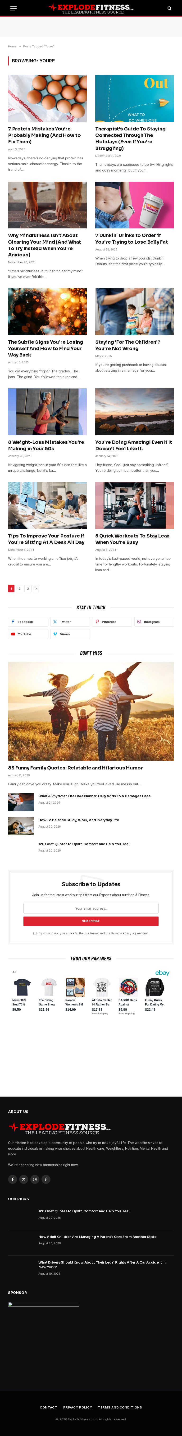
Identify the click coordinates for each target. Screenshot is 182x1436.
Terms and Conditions (120, 1407)
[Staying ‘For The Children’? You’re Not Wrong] (134, 311)
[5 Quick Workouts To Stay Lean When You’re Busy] (134, 505)
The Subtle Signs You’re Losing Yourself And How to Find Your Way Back (45, 348)
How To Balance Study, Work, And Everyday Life (78, 820)
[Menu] (13, 8)
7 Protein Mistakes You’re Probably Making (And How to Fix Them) (44, 135)
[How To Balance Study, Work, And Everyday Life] (21, 826)
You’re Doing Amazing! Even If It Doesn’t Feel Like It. (133, 445)
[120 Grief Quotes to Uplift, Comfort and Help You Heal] (21, 850)
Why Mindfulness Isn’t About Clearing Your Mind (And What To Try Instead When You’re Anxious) (44, 245)
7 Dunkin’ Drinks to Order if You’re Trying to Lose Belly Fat (131, 238)
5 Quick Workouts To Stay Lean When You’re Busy (132, 539)
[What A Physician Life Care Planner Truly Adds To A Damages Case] (21, 802)
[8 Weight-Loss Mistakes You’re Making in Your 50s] (47, 411)
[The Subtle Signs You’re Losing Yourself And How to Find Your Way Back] (47, 311)
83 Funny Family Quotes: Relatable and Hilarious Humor (75, 768)
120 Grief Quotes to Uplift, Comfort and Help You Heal (83, 844)
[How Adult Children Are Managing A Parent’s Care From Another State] (21, 1243)
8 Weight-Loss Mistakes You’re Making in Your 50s (46, 445)
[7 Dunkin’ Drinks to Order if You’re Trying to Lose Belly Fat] (134, 205)
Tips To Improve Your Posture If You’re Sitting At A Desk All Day (46, 539)
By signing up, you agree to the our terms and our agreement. (93, 933)
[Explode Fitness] (91, 8)
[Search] (169, 8)
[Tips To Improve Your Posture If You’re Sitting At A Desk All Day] (47, 505)
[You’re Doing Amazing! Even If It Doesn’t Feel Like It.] (134, 411)
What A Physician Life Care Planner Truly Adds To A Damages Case (94, 796)
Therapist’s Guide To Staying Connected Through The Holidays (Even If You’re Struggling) (130, 138)
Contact (48, 1407)
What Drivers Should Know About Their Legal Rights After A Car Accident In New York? (102, 1264)
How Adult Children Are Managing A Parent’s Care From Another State (97, 1237)
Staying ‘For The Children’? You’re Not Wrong (127, 345)
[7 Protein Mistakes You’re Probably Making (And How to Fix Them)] (47, 98)
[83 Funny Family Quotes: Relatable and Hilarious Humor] (91, 711)
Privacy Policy (121, 933)
